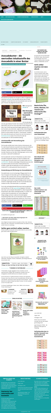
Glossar (2, 44)
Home (2, 16)
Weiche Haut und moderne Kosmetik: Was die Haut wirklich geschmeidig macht (41, 321)
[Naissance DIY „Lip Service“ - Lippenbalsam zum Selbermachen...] (42, 295)
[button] (7, 92)
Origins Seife (37, 315)
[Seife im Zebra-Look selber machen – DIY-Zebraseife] (6, 304)
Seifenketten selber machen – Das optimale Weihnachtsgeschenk (17, 314)
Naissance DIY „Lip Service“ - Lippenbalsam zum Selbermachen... (42, 303)
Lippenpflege (17, 188)
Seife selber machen (10, 16)
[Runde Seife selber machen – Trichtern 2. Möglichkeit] (28, 305)
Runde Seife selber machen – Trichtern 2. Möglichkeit (28, 312)
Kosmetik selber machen (22, 16)
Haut (42, 16)
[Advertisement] (25, 30)
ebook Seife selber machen (7, 19)
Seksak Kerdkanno (8, 88)
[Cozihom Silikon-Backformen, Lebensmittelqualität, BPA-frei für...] (42, 272)
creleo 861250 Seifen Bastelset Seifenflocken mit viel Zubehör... (42, 258)
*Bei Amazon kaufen (42, 262)
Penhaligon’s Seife (38, 317)
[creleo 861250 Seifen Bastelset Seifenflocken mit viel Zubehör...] (42, 250)
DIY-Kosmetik (25, 42)
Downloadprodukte (34, 42)
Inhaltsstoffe (34, 16)
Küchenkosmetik (5, 136)
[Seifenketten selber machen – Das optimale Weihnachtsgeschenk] (17, 305)
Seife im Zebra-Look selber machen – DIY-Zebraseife (5, 311)
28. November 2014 (7, 67)
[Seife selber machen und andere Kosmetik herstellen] (25, 12)
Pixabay (15, 88)
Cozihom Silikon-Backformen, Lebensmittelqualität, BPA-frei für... (42, 280)
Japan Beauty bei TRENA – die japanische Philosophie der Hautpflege (40, 326)
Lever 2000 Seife (38, 313)
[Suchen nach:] (43, 46)
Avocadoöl (9, 99)
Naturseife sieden (4, 42)
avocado (24, 107)
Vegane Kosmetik (44, 42)
